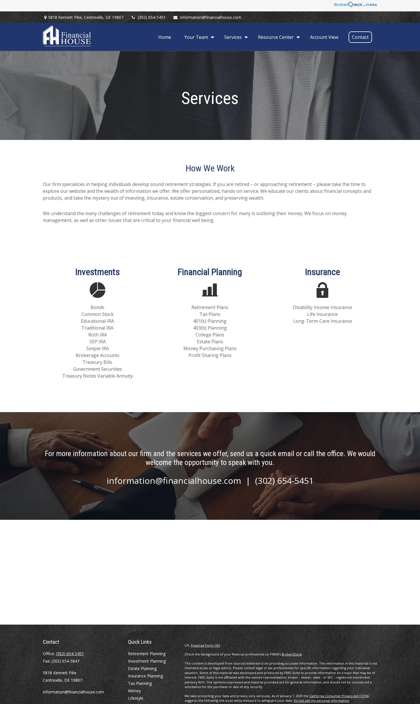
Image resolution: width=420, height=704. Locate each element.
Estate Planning (142, 668)
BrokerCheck (292, 654)
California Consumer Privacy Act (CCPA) (339, 696)
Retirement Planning (146, 653)
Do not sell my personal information (321, 700)
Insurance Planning (145, 676)
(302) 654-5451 (152, 17)
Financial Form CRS (205, 645)
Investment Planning (147, 661)
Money (134, 690)
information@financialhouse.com (210, 17)
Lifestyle (135, 698)
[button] (164, 37)
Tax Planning (140, 683)
